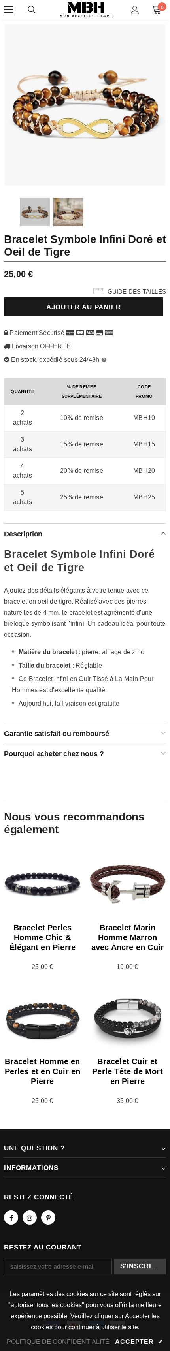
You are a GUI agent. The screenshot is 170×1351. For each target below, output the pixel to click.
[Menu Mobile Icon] (8, 10)
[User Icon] (135, 10)
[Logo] (86, 9)
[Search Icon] (32, 10)
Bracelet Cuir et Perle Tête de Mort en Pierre (127, 1071)
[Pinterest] (48, 1217)
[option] (85, 105)
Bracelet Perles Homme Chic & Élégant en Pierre (42, 937)
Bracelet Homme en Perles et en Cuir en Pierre (43, 1071)
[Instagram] (30, 1217)
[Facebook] (11, 1217)
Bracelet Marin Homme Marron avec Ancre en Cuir (127, 937)
